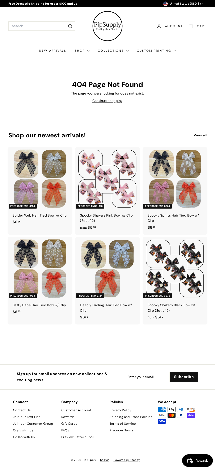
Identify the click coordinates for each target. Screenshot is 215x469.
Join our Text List (26, 417)
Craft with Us (23, 430)
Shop (80, 51)
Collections (111, 51)
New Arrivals (52, 51)
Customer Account (76, 410)
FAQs (65, 430)
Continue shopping (107, 101)
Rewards (68, 417)
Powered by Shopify (127, 460)
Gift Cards (69, 424)
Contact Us (22, 410)
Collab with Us (24, 437)
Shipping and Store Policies (131, 417)
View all (200, 135)
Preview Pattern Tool (77, 437)
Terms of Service (123, 424)
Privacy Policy (120, 410)
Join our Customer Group (33, 424)
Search (104, 460)
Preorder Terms (122, 430)
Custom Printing (155, 51)
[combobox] (41, 26)
